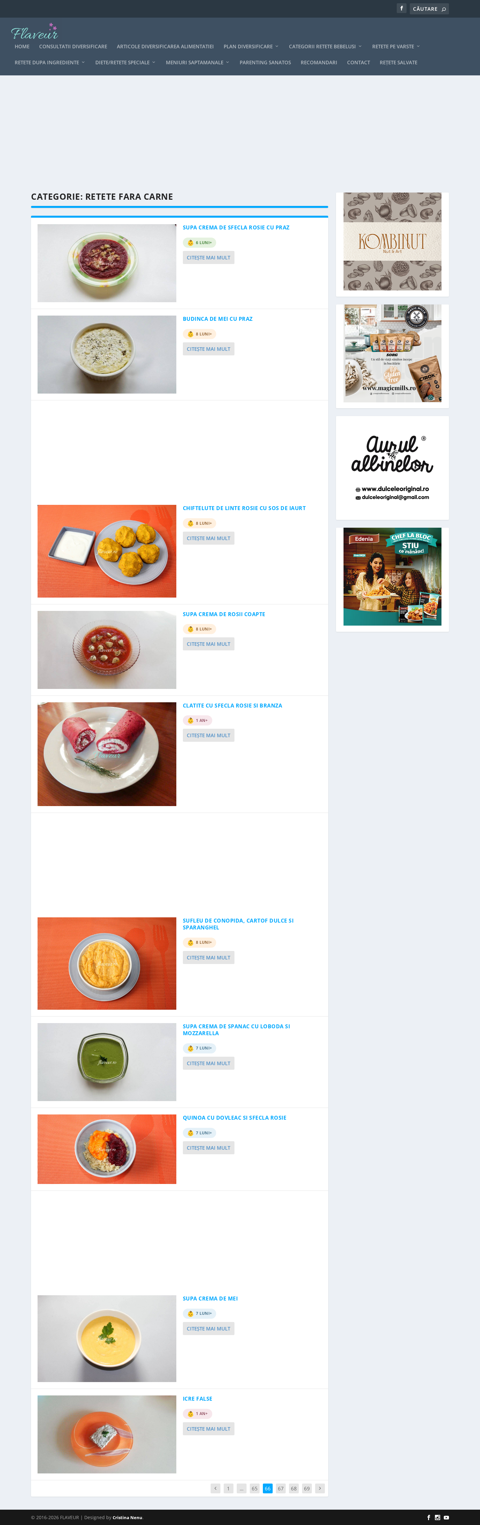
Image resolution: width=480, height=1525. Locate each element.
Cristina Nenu (127, 1517)
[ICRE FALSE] (107, 1434)
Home (22, 47)
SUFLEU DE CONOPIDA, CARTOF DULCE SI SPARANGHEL (238, 924)
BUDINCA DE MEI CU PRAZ (218, 318)
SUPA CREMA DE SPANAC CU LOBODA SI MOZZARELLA (236, 1030)
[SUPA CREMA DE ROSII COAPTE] (107, 650)
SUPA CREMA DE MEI (210, 1298)
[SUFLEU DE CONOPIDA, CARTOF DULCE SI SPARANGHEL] (107, 963)
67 (281, 1488)
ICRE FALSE (198, 1398)
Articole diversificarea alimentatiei (165, 47)
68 (294, 1488)
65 (255, 1488)
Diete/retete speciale (122, 63)
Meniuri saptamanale (194, 63)
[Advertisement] (227, 133)
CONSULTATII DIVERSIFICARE (73, 47)
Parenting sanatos (265, 63)
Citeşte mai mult (208, 257)
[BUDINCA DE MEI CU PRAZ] (107, 355)
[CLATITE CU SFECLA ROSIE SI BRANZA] (107, 754)
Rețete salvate (398, 63)
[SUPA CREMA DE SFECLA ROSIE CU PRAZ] (107, 263)
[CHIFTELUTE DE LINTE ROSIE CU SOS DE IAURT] (107, 551)
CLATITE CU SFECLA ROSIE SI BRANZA (232, 705)
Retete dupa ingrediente (47, 63)
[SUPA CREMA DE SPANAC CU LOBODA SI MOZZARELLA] (107, 1062)
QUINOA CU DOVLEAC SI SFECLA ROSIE (235, 1117)
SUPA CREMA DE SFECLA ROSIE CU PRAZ (236, 227)
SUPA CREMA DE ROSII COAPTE (224, 614)
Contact (358, 63)
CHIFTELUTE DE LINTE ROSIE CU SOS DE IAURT (244, 508)
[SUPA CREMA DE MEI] (107, 1338)
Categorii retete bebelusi (322, 47)
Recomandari (319, 63)
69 (307, 1488)
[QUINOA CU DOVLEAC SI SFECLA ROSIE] (107, 1149)
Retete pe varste (393, 47)
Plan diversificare (248, 47)
